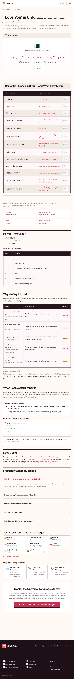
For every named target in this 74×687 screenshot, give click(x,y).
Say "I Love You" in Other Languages (38, 604)
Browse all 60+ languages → (12, 556)
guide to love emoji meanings (48, 462)
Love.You (10, 3)
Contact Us (53, 664)
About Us (52, 661)
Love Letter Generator (11, 667)
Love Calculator (10, 661)
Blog (30, 667)
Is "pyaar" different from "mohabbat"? (17, 504)
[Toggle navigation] (70, 3)
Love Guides (32, 661)
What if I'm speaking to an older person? (18, 521)
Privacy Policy (54, 667)
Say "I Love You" (10, 664)
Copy (40, 68)
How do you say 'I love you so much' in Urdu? (20, 495)
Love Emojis (32, 664)
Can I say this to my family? (13, 512)
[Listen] (33, 68)
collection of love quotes (36, 459)
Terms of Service (55, 669)
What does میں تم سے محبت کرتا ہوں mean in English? (23, 479)
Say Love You (9, 9)
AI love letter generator (56, 457)
